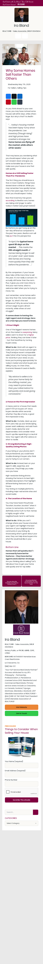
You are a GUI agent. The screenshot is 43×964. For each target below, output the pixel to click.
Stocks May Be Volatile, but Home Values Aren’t (11, 583)
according (10, 200)
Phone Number (11, 780)
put (11, 236)
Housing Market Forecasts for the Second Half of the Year (31, 582)
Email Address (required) (15, 770)
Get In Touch (21, 713)
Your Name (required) (14, 761)
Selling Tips (21, 88)
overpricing (27, 332)
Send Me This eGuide (21, 800)
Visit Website (21, 707)
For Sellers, (12, 88)
